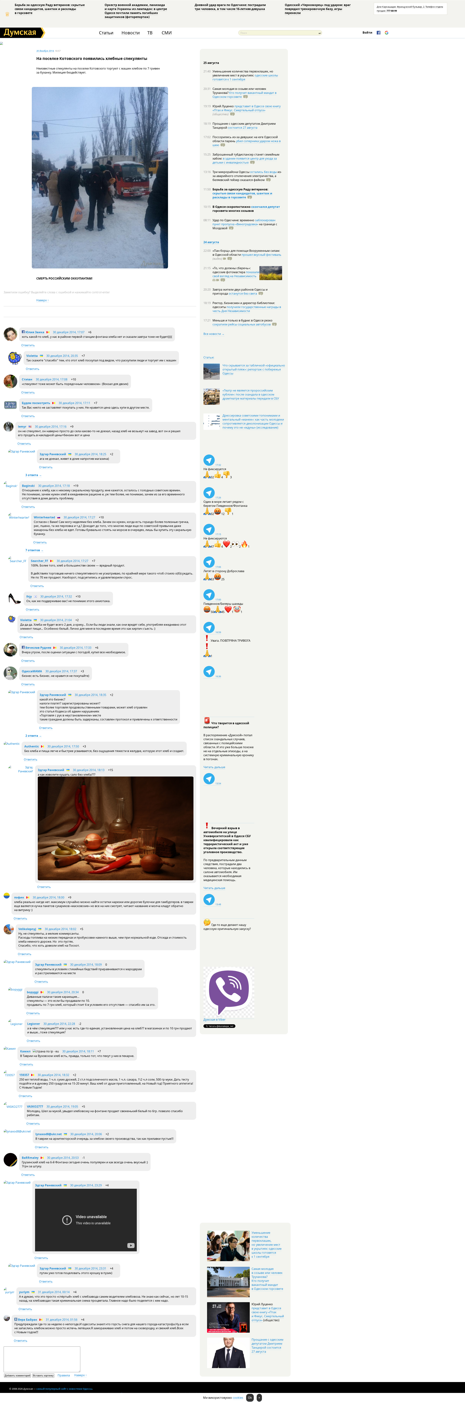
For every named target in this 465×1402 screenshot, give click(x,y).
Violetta (32, 356)
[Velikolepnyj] (9, 933)
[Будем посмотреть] (10, 411)
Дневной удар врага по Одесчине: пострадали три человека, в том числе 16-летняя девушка (230, 7)
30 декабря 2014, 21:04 (56, 620)
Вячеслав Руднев (38, 648)
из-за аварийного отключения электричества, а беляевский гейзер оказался (247, 176)
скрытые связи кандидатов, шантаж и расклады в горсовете (242, 195)
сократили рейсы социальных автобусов (242, 324)
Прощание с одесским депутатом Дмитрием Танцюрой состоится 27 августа (267, 1346)
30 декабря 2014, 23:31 (90, 1268)
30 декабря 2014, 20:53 (63, 1158)
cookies (238, 1398)
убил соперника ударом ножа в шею (247, 143)
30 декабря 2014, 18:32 (53, 1075)
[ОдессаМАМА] (10, 679)
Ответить (28, 345)
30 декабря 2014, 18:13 (88, 770)
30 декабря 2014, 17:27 (79, 517)
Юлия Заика (34, 332)
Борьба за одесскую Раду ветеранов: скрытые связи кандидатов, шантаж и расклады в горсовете (50, 9)
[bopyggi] (15, 989)
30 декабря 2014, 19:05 (62, 1106)
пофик (19, 897)
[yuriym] (9, 1292)
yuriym (24, 1292)
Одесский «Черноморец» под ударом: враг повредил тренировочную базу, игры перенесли (318, 9)
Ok (250, 1398)
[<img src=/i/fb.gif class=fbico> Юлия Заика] (10, 340)
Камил (25, 1051)
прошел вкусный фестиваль (261, 255)
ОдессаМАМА (32, 671)
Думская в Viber (214, 1020)
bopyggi (33, 992)
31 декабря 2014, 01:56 (61, 1320)
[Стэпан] (10, 387)
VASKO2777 (35, 1106)
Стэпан (27, 379)
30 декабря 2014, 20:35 (62, 356)
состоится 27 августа (242, 128)
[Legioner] (15, 1024)
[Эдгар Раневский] (21, 451)
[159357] (9, 1075)
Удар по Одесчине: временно (234, 220)
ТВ (150, 32)
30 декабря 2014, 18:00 (48, 897)
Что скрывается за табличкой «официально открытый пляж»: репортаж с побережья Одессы (254, 369)
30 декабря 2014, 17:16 (50, 427)
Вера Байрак (27, 1320)
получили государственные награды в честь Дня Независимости (247, 309)
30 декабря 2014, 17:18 (54, 486)
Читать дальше (214, 767)
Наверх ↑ (42, 300)
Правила (64, 1375)
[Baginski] (10, 486)
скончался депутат (265, 207)
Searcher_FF (39, 561)
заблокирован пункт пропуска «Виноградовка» (244, 222)
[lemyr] (8, 431)
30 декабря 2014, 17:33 (75, 648)
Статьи (106, 32)
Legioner (33, 1024)
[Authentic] (12, 744)
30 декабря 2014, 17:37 (61, 671)
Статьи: (208, 357)
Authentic (31, 746)
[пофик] (7, 897)
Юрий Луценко (223, 106)
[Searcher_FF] (17, 561)
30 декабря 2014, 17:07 (68, 332)
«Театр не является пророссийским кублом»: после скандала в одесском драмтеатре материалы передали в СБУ (251, 394)
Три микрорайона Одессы (231, 172)
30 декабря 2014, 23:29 (86, 1185)
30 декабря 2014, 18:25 (90, 454)
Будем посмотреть (36, 403)
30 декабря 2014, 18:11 (78, 1051)
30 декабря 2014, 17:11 (74, 403)
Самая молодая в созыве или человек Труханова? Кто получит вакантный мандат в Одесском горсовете (267, 1279)
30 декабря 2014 (45, 50)
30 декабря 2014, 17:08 (51, 379)
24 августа (211, 242)
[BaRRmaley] (10, 1165)
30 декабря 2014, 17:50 (63, 746)
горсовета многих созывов (233, 211)
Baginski (28, 486)
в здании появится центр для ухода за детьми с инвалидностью (245, 160)
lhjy (29, 596)
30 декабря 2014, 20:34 (63, 992)
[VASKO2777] (13, 1107)
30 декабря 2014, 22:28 (59, 1024)
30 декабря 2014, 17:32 (56, 596)
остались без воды (263, 172)
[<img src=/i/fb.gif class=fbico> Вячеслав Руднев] (10, 655)
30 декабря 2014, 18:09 (86, 965)
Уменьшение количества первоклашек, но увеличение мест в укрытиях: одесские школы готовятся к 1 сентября (267, 1245)
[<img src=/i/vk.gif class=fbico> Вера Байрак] (7, 1320)
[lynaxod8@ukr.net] (17, 1131)
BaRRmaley (30, 1158)
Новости (131, 32)
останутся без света (243, 294)
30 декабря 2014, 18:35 (90, 695)
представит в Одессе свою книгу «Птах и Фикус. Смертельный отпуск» (247, 108)
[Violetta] (15, 364)
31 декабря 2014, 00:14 (54, 1292)
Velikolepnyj (27, 929)
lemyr (22, 427)
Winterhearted (44, 517)
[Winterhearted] (18, 517)
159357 (24, 1075)
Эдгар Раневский (53, 454)
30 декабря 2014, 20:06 (86, 1134)
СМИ (167, 32)
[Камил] (10, 1049)
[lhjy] (15, 604)
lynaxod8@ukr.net (48, 1134)
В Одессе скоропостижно (232, 207)
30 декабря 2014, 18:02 (60, 929)
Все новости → (214, 334)
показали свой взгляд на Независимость (236, 274)
